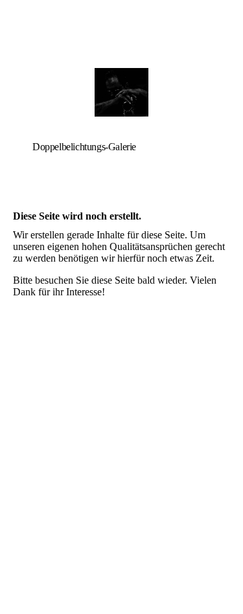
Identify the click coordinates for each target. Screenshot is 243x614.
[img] (121, 92)
